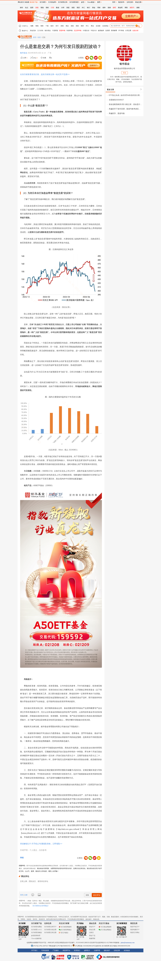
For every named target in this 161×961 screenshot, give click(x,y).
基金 (93, 7)
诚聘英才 (87, 950)
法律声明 (97, 950)
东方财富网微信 (66, 930)
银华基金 (24, 53)
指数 (31, 26)
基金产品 (92, 935)
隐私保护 (107, 950)
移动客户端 (33, 2)
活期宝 (91, 932)
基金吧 (120, 7)
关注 (124, 73)
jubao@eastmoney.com (127, 942)
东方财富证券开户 (50, 927)
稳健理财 (92, 938)
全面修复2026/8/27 (116, 100)
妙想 (82, 2)
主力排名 (40, 30)
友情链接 (127, 950)
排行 (57, 26)
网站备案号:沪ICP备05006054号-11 (60, 946)
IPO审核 (121, 30)
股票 (31, 7)
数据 (57, 7)
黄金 (92, 26)
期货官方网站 (134, 932)
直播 (109, 7)
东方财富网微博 (66, 927)
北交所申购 (77, 30)
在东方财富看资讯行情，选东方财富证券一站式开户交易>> (45, 74)
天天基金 (80, 923)
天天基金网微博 (106, 927)
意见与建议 (64, 933)
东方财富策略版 (36, 932)
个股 (47, 26)
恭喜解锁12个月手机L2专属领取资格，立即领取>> (41, 844)
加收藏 (26, 2)
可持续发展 (45, 950)
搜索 (137, 7)
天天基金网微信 (106, 930)
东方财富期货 (121, 923)
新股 (36, 7)
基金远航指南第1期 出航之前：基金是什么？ (125, 104)
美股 (67, 7)
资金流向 (33, 30)
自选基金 (105, 26)
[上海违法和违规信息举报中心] (88, 956)
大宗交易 (128, 30)
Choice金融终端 (36, 938)
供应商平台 (66, 950)
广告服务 (56, 950)
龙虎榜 (107, 30)
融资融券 (101, 30)
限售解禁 (114, 30)
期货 (78, 7)
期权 (47, 7)
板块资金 (48, 30)
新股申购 (62, 30)
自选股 (98, 26)
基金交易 (92, 929)
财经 (21, 7)
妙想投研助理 (35, 935)
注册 (25, 895)
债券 (104, 7)
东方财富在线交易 (50, 929)
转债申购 (70, 30)
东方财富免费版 (36, 927)
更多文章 (110, 90)
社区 (39, 37)
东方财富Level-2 (36, 929)
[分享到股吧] (87, 58)
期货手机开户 (134, 927)
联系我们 (77, 950)
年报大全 (94, 30)
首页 (34, 37)
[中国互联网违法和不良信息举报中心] (108, 956)
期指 (42, 7)
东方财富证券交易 (50, 932)
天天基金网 (52, 2)
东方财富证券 (62, 2)
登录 (22, 895)
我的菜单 (121, 2)
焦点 (26, 7)
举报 (22, 858)
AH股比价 (86, 30)
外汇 (83, 7)
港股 (73, 7)
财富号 (132, 7)
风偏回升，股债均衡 (117, 113)
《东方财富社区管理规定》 (40, 906)
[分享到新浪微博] (96, 58)
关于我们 (34, 950)
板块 (52, 26)
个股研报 (55, 30)
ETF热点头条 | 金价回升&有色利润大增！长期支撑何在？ (125, 95)
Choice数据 (90, 2)
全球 (62, 7)
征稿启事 (117, 950)
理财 (98, 7)
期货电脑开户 (134, 929)
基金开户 (92, 927)
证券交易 (130, 2)
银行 (88, 7)
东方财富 (22, 923)
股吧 (114, 7)
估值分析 (135, 30)
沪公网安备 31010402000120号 (85, 946)
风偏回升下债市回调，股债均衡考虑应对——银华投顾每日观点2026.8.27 (125, 109)
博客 (126, 7)
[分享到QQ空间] (100, 58)
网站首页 (21, 2)
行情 (52, 7)
